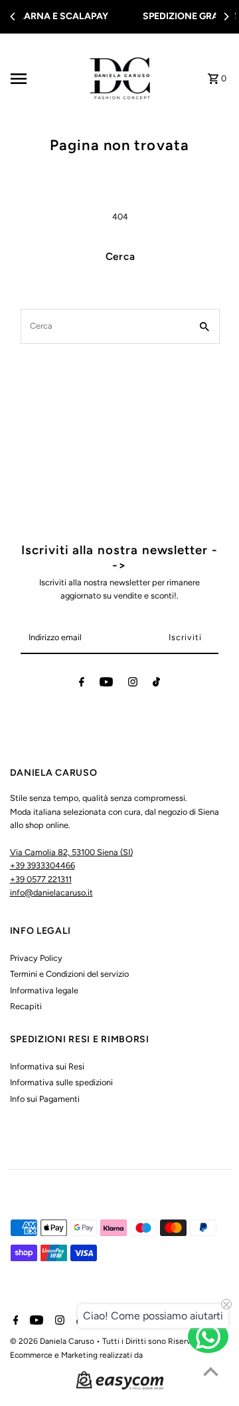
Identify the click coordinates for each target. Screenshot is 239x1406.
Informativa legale (44, 990)
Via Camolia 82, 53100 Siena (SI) (71, 852)
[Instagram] (132, 684)
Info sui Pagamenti (45, 1099)
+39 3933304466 (42, 865)
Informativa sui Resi (47, 1066)
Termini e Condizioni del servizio (69, 974)
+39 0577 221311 (41, 879)
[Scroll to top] (211, 1371)
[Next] (226, 16)
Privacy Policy (36, 958)
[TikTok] (156, 684)
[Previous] (13, 16)
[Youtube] (106, 684)
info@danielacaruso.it (51, 892)
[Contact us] (208, 1336)
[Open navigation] (42, 78)
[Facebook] (81, 684)
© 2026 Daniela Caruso (53, 1341)
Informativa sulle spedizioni (61, 1082)
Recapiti (26, 1006)
